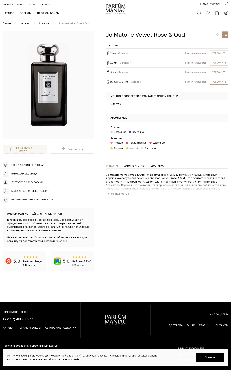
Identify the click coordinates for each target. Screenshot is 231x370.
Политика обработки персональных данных (30, 345)
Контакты (45, 4)
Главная (7, 23)
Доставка (8, 4)
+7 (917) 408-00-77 (18, 319)
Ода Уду (115, 103)
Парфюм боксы (48, 13)
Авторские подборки (60, 327)
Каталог (8, 13)
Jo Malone (44, 23)
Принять (210, 357)
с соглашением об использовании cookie (53, 359)
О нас (20, 4)
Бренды (25, 13)
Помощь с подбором (209, 3)
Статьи (31, 4)
